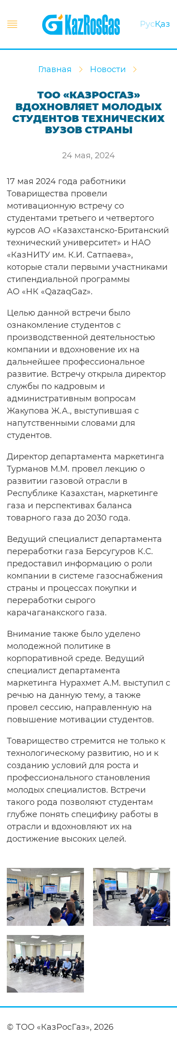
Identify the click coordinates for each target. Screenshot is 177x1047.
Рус (147, 24)
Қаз (162, 24)
